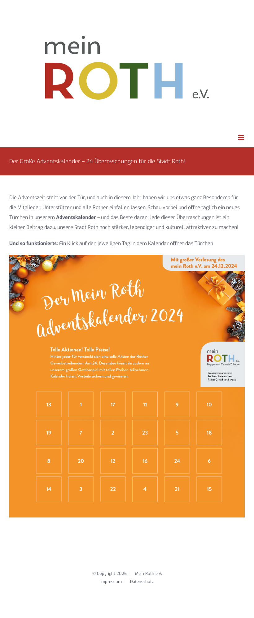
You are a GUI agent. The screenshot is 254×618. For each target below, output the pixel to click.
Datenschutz (142, 581)
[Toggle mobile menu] (241, 137)
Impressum (111, 581)
